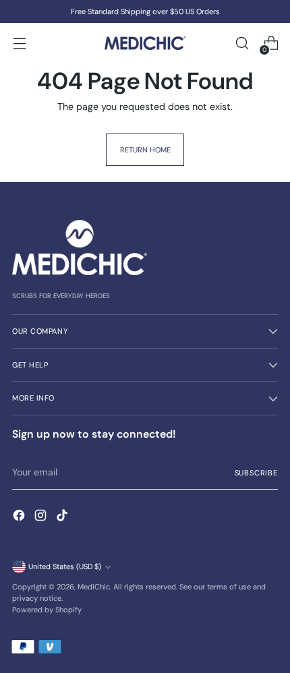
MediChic (94, 586)
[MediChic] (145, 43)
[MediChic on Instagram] (42, 517)
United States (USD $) (64, 566)
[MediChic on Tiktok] (63, 517)
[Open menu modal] (19, 43)
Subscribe (257, 472)
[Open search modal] (242, 43)
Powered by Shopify (47, 609)
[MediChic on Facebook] (20, 517)
